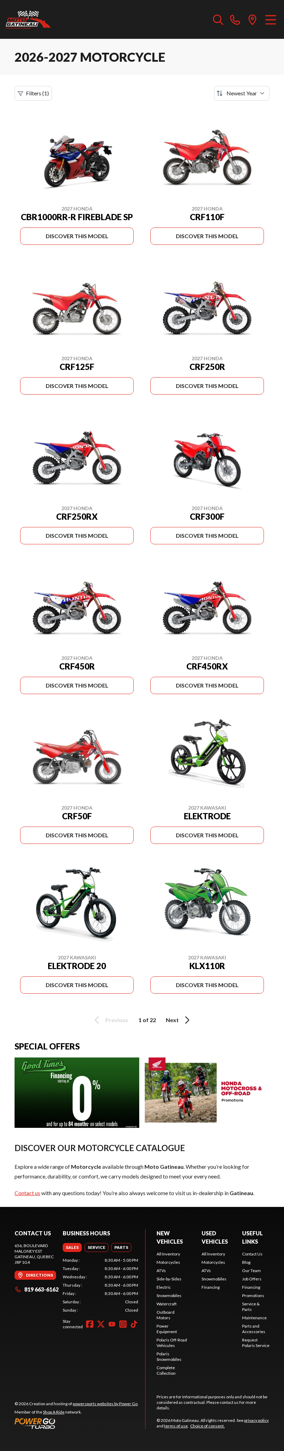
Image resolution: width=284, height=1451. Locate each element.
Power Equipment (167, 1328)
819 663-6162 (41, 1289)
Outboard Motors (166, 1315)
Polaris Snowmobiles (169, 1356)
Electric (164, 1287)
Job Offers (251, 1278)
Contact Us (252, 1253)
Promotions (253, 1295)
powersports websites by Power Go (105, 1403)
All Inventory (168, 1253)
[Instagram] (123, 1324)
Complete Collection (166, 1370)
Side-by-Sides (169, 1278)
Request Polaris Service (255, 1342)
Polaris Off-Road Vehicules (172, 1342)
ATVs (161, 1270)
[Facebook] (90, 1324)
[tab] (72, 1247)
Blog (246, 1262)
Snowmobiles (169, 1295)
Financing (211, 1287)
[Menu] (270, 19)
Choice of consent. (207, 1425)
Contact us (27, 1193)
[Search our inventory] (218, 19)
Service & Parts (251, 1306)
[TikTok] (134, 1324)
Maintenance (254, 1317)
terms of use (176, 1425)
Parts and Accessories (253, 1328)
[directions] (252, 19)
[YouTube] (112, 1324)
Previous (116, 1020)
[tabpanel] (100, 1285)
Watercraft (167, 1303)
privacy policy (256, 1420)
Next (172, 1020)
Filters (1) (37, 93)
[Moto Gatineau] (28, 19)
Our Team (251, 1270)
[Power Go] (77, 1423)
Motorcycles (168, 1262)
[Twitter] (101, 1324)
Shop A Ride (53, 1412)
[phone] (235, 19)
